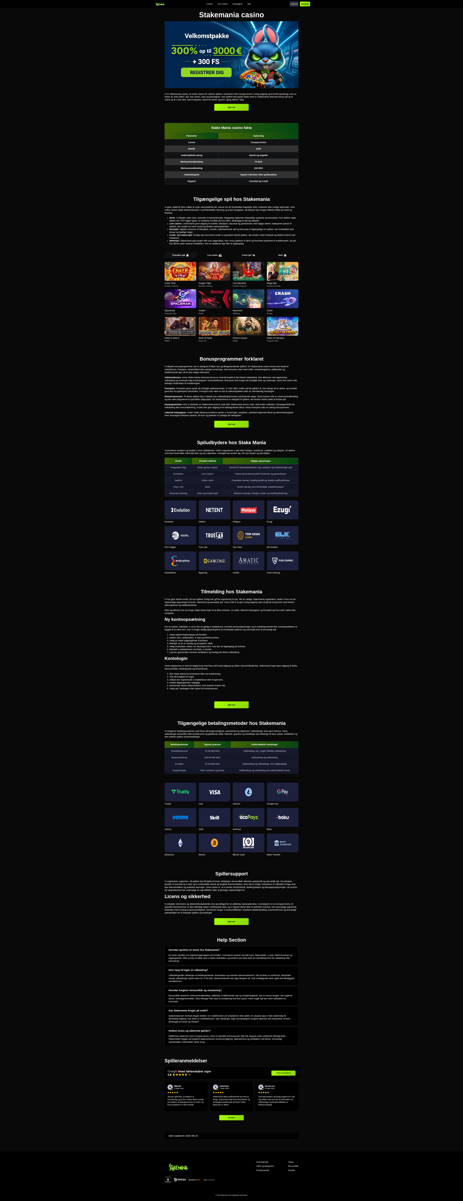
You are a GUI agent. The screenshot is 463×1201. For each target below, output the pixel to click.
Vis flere (231, 1118)
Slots (280, 255)
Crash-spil (246, 255)
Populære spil (178, 255)
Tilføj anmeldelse (283, 1073)
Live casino (212, 255)
